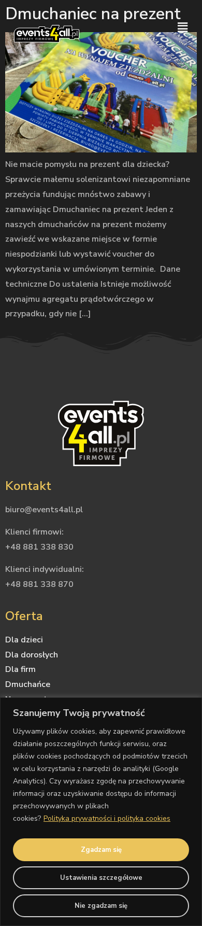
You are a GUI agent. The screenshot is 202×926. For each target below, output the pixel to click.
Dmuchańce (27, 684)
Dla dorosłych (31, 655)
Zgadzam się (101, 849)
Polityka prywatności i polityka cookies (107, 818)
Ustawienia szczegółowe (101, 877)
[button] (183, 27)
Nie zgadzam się (101, 905)
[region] (101, 811)
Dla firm (20, 669)
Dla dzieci (24, 640)
